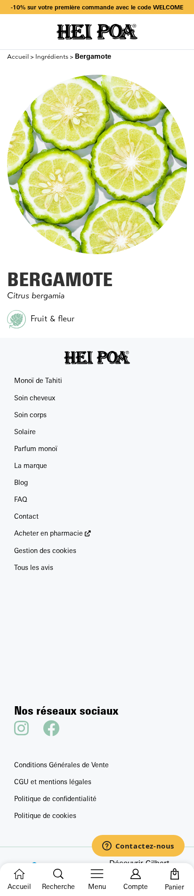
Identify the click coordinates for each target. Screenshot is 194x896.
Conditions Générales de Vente (61, 765)
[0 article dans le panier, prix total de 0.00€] (174, 874)
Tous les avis (33, 567)
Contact (26, 516)
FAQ (20, 499)
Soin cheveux (34, 398)
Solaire (25, 432)
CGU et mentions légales (52, 782)
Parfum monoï (35, 448)
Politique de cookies (45, 815)
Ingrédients (51, 57)
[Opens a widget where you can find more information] (138, 846)
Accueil (18, 57)
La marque (30, 465)
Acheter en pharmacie (48, 533)
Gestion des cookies (45, 550)
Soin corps (30, 415)
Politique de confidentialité (55, 799)
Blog (21, 482)
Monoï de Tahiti (38, 380)
